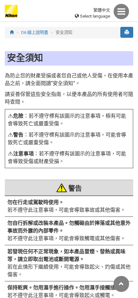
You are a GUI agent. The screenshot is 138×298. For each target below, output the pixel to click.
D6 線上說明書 (34, 32)
